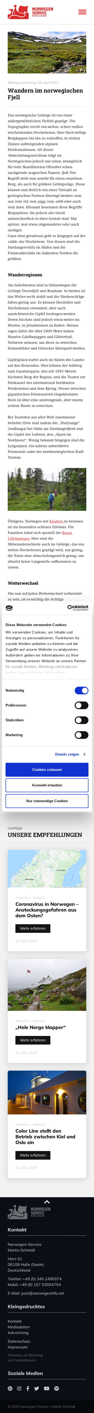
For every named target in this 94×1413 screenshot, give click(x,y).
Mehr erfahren (33, 928)
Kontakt (15, 1321)
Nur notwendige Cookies (47, 801)
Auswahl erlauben (47, 785)
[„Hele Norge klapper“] (47, 985)
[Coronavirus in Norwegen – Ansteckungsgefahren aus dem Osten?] (47, 869)
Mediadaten (19, 1326)
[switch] (81, 705)
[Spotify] (56, 1388)
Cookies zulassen (47, 770)
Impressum (17, 1347)
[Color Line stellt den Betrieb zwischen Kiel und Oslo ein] (47, 1093)
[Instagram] (19, 1388)
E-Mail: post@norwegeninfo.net (36, 1293)
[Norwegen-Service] (32, 12)
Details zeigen (67, 754)
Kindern (56, 521)
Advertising (18, 1332)
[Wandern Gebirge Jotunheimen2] (47, 52)
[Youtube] (46, 1388)
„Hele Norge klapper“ (40, 1027)
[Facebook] (27, 1388)
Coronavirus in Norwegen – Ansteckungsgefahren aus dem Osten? (47, 909)
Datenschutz (19, 1341)
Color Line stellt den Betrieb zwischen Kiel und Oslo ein (45, 1136)
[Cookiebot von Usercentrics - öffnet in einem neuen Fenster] (67, 608)
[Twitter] (36, 1388)
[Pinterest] (10, 1388)
